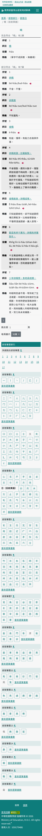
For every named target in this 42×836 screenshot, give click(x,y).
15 (32, 361)
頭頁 (25, 805)
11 (9, 361)
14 (26, 361)
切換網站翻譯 (8, 4)
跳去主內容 (19, 2)
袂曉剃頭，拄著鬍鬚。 (20, 153)
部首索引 (12, 18)
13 (20, 361)
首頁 (3, 18)
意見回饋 (5, 812)
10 (3, 361)
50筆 (15, 334)
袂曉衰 (12, 100)
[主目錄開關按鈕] (37, 10)
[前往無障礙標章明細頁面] (15, 812)
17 (3, 367)
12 (15, 361)
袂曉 (11, 77)
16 (37, 361)
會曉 (11, 126)
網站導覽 (28, 2)
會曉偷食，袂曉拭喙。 (20, 198)
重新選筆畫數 (8, 385)
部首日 (23, 18)
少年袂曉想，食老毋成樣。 (22, 278)
